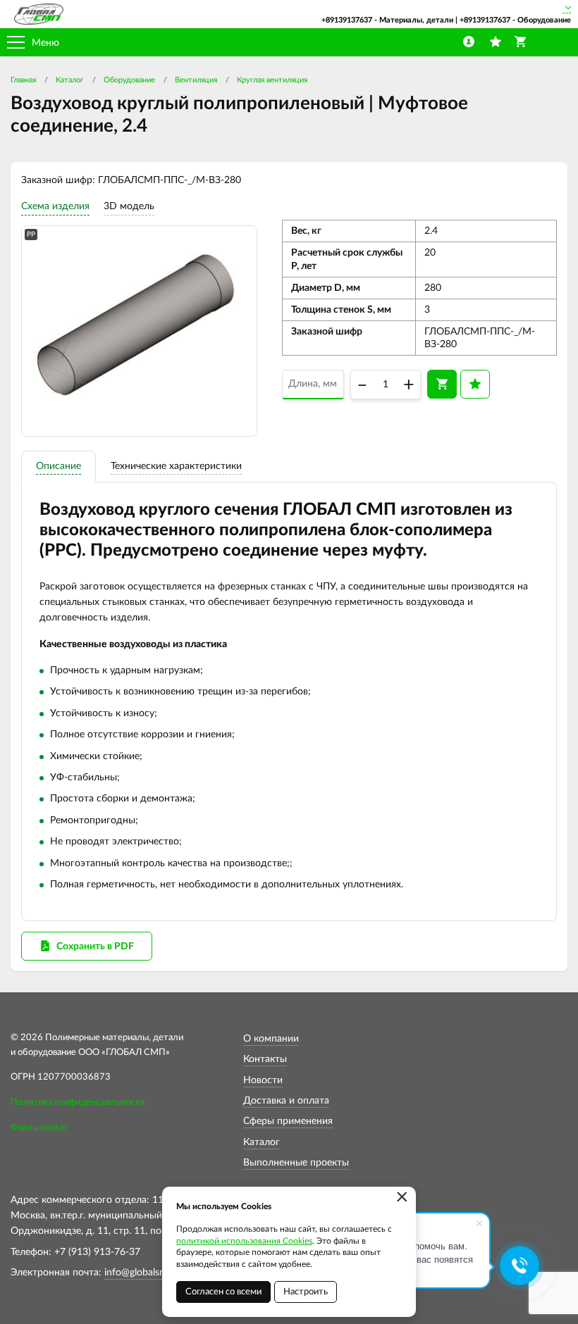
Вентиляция (196, 80)
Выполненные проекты (296, 1163)
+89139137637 (346, 20)
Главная (23, 80)
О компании (271, 1039)
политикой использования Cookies (244, 1241)
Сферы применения (288, 1121)
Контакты (265, 1059)
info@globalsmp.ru (144, 1273)
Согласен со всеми (223, 1292)
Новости (263, 1080)
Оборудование (129, 80)
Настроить (305, 1292)
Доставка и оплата (286, 1101)
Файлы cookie (39, 1127)
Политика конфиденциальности (77, 1102)
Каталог (70, 80)
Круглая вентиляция (272, 80)
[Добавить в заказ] (442, 384)
